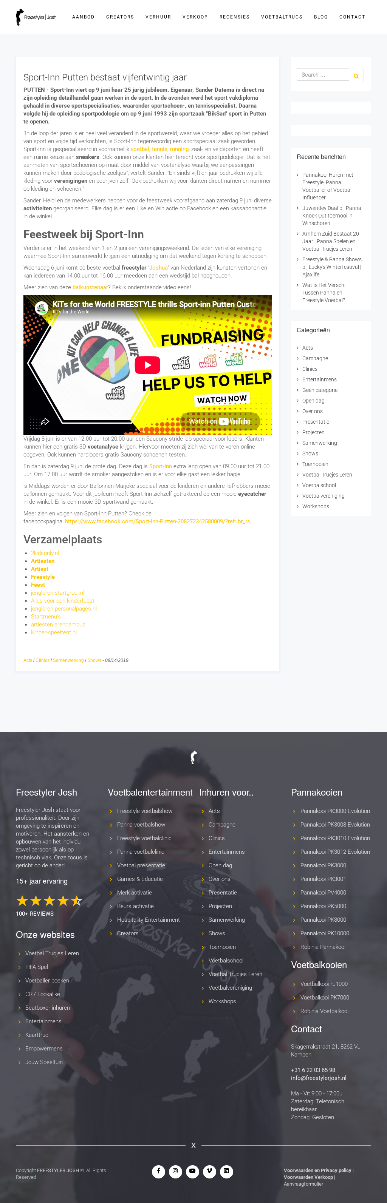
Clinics (43, 660)
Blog (321, 17)
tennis (159, 149)
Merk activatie (134, 892)
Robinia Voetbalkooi (324, 1011)
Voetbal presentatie (141, 865)
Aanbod (83, 17)
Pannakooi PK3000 (323, 865)
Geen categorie (319, 390)
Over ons (312, 411)
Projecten (313, 432)
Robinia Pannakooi (322, 947)
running (179, 149)
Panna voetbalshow (141, 824)
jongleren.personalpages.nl (64, 608)
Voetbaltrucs (282, 17)
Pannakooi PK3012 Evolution (335, 851)
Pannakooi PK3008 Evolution (335, 824)
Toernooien (315, 464)
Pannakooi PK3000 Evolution (335, 811)
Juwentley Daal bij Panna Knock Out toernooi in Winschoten (331, 215)
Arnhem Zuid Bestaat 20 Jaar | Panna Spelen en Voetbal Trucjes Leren (330, 241)
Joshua (158, 267)
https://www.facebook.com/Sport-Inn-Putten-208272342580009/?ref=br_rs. (158, 521)
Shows (94, 660)
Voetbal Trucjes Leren (327, 475)
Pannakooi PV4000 (323, 892)
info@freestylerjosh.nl (319, 1078)
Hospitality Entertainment (148, 919)
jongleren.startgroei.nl (57, 592)
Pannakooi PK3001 (323, 879)
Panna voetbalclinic (140, 851)
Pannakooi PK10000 (324, 933)
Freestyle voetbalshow (144, 811)
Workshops (315, 506)
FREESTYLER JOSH (58, 1170)
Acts (27, 660)
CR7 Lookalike (42, 994)
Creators (120, 17)
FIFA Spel (36, 967)
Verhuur (158, 17)
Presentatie (315, 422)
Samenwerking (68, 660)
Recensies (235, 17)
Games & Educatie (140, 879)
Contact (352, 17)
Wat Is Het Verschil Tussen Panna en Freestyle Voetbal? (324, 292)
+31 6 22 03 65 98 (313, 1070)
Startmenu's (46, 616)
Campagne (315, 358)
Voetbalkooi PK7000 (324, 997)
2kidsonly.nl (45, 553)
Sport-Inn (160, 466)
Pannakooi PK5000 (323, 906)
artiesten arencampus (58, 624)
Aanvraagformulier (303, 1184)
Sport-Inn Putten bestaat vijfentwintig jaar (105, 77)
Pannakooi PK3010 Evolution (335, 838)
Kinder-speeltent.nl (54, 632)
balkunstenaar (90, 287)
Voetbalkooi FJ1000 (324, 984)
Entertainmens (319, 379)
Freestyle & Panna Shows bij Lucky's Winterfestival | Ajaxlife (332, 267)
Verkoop (195, 17)
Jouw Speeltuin (44, 1062)
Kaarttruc (36, 1035)
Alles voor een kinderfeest (62, 600)
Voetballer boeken (47, 980)
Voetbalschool (319, 485)
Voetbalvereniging (323, 496)
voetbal (140, 149)
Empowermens (44, 1048)
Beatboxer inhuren (47, 1007)
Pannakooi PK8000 (323, 919)
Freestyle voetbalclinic (144, 838)
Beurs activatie (135, 906)
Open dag (313, 401)
